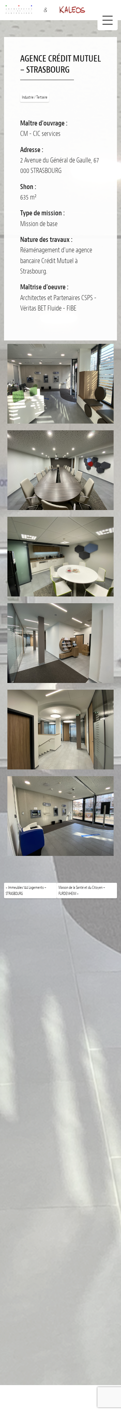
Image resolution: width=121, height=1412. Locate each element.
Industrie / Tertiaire (34, 97)
